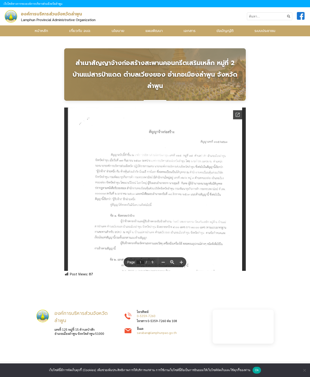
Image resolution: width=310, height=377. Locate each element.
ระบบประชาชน (264, 31)
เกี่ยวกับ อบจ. (80, 31)
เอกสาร (189, 31)
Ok (257, 370)
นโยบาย (118, 31)
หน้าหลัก (41, 31)
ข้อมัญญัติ (225, 31)
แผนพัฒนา (154, 31)
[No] (304, 370)
